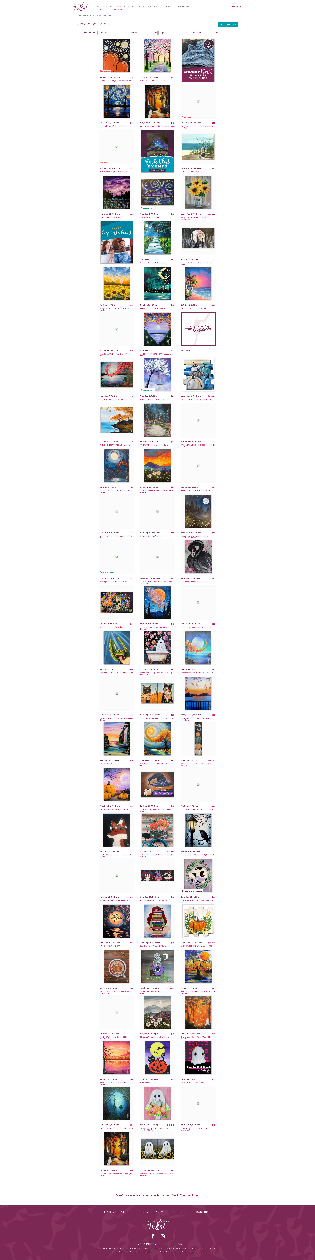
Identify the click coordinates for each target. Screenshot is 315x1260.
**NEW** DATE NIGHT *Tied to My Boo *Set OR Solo (156, 1174)
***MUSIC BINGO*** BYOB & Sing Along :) (115, 445)
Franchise (184, 6)
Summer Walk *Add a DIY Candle (153, 263)
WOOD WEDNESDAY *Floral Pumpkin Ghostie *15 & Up (155, 1129)
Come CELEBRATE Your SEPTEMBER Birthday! (154, 628)
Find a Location (117, 1212)
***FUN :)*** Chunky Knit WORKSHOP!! (114, 172)
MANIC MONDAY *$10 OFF (110, 946)
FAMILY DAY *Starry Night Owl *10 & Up (196, 627)
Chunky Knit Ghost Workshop (192, 1083)
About (179, 1212)
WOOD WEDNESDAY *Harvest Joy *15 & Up (198, 946)
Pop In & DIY (154, 6)
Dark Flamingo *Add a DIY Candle (194, 582)
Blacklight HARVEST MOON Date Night (115, 900)
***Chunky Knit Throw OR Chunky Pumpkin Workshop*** (156, 582)
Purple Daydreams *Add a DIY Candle (155, 399)
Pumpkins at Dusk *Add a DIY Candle (114, 809)
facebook (152, 1236)
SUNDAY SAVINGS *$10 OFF (192, 172)
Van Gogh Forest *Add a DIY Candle (114, 126)
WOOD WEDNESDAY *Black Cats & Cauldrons (154, 992)
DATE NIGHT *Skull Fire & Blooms (112, 627)
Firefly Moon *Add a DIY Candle (152, 308)
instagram (163, 1236)
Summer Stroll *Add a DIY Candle (153, 81)
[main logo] (81, 3)
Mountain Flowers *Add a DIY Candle (154, 1037)
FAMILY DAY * (145, 1083)
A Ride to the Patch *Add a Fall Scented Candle (156, 856)
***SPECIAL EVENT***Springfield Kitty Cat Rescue (197, 901)
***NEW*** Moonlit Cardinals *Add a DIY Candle (115, 491)
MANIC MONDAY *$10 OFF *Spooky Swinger (117, 1128)
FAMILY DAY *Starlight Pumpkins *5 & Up (115, 81)
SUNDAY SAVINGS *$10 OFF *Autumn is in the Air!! (156, 355)
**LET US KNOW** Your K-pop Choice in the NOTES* (198, 127)
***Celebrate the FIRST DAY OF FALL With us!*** (156, 765)
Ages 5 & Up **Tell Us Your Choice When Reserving (115, 355)
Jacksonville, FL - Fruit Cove (110, 9)
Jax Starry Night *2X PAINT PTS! (152, 217)
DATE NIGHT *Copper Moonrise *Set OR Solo (196, 264)
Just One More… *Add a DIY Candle (154, 946)
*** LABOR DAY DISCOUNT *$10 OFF (113, 399)
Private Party (152, 1212)
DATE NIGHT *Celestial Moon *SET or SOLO (197, 809)
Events (120, 6)
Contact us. (190, 1195)
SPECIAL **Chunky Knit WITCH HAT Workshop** (194, 1129)
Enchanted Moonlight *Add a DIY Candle (197, 673)
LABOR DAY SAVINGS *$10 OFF (112, 217)
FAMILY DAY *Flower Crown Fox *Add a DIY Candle (116, 856)
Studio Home (105, 6)
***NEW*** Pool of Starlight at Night (154, 445)
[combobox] (112, 33)
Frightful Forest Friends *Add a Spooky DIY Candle (116, 1174)
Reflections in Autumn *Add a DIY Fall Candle (114, 1083)
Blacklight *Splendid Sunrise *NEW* (113, 582)
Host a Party (136, 6)
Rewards (236, 6)
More (168, 6)
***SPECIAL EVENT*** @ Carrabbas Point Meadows (196, 719)
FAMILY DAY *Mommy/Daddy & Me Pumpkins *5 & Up (113, 1038)
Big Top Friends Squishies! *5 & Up (153, 900)
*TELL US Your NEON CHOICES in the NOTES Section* (198, 446)
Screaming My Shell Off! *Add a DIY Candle (116, 673)
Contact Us (173, 1244)
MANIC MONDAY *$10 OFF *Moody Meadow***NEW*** (194, 537)
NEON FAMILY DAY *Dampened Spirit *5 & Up (116, 537)
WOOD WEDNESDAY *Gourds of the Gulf (197, 399)
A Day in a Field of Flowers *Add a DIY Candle (114, 309)
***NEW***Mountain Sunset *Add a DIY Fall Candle (156, 491)
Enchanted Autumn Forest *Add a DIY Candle (196, 1038)
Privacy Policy (145, 1244)
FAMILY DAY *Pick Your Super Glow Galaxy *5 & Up (116, 719)
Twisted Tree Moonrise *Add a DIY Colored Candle (198, 992)
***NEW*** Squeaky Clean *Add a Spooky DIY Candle (156, 673)
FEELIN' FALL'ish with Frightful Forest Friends (157, 126)
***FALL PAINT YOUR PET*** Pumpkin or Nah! (157, 718)
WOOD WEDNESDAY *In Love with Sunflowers (194, 218)
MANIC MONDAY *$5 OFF (109, 764)
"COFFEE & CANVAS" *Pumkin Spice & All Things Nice (115, 992)
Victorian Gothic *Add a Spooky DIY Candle (198, 855)
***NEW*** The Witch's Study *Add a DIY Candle (155, 810)
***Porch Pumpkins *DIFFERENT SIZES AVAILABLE (196, 765)
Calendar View (228, 24)
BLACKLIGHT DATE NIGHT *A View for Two (197, 490)
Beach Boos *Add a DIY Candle (193, 308)
